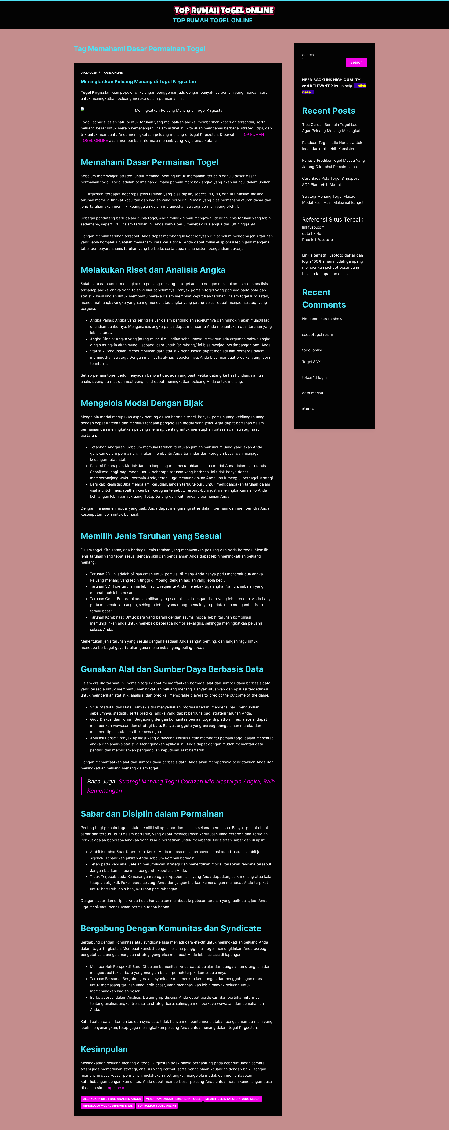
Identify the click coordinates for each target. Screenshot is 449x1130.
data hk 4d (311, 233)
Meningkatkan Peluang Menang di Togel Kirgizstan (138, 81)
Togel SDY (311, 361)
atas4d (308, 408)
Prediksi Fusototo (317, 239)
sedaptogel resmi (317, 334)
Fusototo (335, 255)
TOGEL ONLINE (112, 72)
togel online (312, 350)
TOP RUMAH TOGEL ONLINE (213, 20)
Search (308, 55)
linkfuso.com (313, 227)
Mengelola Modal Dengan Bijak (108, 1105)
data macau (312, 392)
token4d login (314, 377)
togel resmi (116, 1087)
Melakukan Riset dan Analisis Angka (112, 1099)
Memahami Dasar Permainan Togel (173, 1099)
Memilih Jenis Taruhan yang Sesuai (232, 1099)
